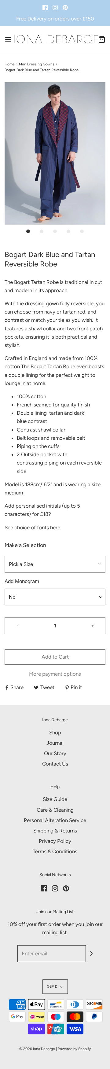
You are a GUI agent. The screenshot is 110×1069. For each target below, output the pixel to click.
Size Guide (55, 799)
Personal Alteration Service (55, 820)
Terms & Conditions (55, 851)
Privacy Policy (55, 841)
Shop (55, 732)
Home (10, 64)
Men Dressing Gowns (36, 64)
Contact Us (55, 764)
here (55, 527)
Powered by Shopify (74, 1049)
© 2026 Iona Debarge (37, 1049)
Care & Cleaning (55, 810)
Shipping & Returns (55, 831)
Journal (55, 743)
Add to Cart (55, 657)
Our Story (55, 753)
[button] (55, 153)
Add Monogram (22, 581)
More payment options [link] (55, 674)
